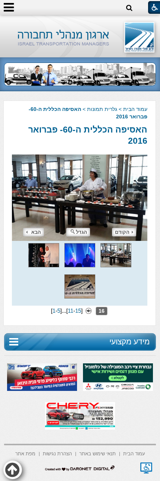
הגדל (81, 232)
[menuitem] (134, 453)
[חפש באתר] (129, 8)
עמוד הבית (135, 109)
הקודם (122, 232)
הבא (36, 232)
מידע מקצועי (129, 341)
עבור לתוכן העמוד (80, 22)
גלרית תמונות (102, 109)
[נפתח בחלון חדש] (146, 468)
